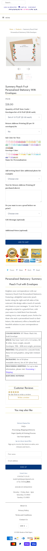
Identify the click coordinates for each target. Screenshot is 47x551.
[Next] (28, 68)
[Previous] (19, 68)
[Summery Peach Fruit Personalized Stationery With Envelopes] (23, 51)
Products (18, 29)
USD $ (22, 526)
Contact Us (23, 520)
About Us (23, 506)
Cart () (23, 7)
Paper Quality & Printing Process (23, 433)
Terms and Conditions (23, 515)
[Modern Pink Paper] (23, 9)
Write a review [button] (23, 397)
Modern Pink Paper (26, 532)
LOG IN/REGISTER (10, 7)
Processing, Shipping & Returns (23, 430)
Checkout (32, 7)
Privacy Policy (23, 510)
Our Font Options (23, 437)
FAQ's (23, 426)
